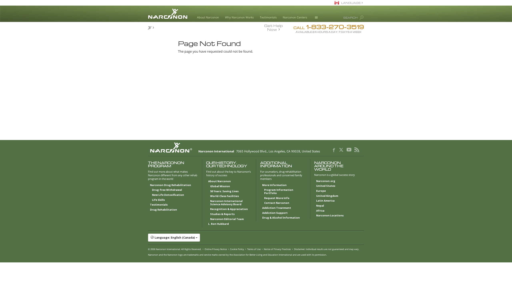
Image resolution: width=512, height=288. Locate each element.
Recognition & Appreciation (229, 209)
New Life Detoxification (168, 195)
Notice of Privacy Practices (277, 249)
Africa (320, 210)
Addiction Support (275, 213)
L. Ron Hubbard (218, 224)
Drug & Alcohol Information (281, 217)
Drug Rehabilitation (163, 209)
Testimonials (268, 17)
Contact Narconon (276, 203)
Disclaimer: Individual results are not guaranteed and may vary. (326, 249)
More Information (274, 185)
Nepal (320, 205)
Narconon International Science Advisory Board (226, 203)
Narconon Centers (295, 17)
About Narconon (208, 17)
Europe (321, 191)
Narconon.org (325, 181)
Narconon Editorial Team (227, 219)
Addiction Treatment (276, 208)
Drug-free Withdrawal (167, 190)
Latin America (325, 200)
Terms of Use (254, 249)
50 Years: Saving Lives (224, 191)
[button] (256, 238)
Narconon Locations (330, 215)
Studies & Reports (222, 214)
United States (325, 186)
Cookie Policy (237, 249)
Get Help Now (273, 27)
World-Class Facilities (224, 196)
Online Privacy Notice (216, 249)
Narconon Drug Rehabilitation (170, 185)
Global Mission (220, 186)
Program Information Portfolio (278, 191)
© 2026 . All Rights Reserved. (174, 249)
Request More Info (276, 198)
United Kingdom (327, 196)
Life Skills (158, 200)
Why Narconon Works (239, 17)
